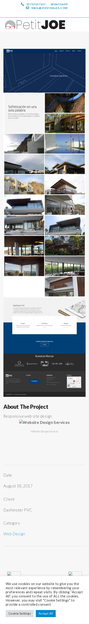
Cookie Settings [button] (19, 613)
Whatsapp (59, 4)
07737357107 (36, 4)
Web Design (14, 533)
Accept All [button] (46, 613)
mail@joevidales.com (49, 8)
